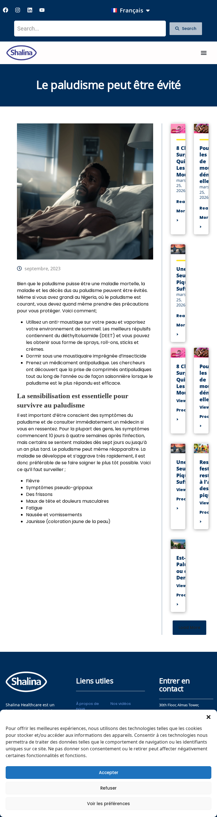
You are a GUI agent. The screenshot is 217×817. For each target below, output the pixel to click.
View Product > (185, 410)
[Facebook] (5, 10)
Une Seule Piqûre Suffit (184, 279)
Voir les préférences (108, 804)
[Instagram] (17, 10)
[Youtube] (41, 10)
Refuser (108, 788)
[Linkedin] (29, 10)
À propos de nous (87, 706)
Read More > (182, 211)
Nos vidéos (120, 703)
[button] (208, 717)
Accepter (108, 772)
